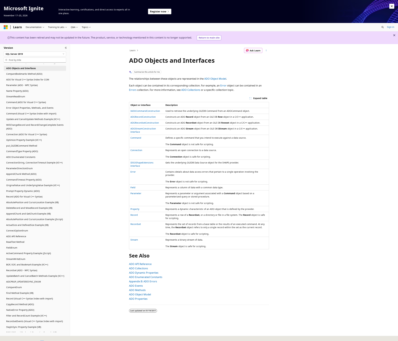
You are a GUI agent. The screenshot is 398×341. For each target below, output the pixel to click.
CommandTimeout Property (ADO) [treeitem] (24, 179)
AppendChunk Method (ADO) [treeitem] (21, 173)
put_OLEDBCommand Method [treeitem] (21, 145)
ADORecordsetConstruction (144, 122)
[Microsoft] (6, 27)
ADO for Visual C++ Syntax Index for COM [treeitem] (27, 79)
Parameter (135, 193)
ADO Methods (137, 290)
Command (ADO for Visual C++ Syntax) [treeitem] (26, 102)
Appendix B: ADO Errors (143, 281)
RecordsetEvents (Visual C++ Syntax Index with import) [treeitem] (34, 321)
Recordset (135, 224)
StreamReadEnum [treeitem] (15, 96)
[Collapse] (66, 47)
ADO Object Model (215, 78)
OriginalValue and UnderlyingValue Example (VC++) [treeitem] (33, 185)
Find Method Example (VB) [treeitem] (19, 292)
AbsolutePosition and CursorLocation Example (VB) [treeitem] (32, 202)
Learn (133, 50)
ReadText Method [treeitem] (15, 241)
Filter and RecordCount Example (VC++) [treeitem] (26, 315)
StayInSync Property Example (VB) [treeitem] (23, 326)
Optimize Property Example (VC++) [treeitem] (24, 139)
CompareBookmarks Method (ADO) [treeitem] (24, 73)
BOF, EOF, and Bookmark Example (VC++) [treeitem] (27, 264)
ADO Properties (138, 298)
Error (223, 85)
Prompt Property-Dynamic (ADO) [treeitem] (23, 191)
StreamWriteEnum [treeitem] (15, 258)
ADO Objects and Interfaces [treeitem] (21, 68)
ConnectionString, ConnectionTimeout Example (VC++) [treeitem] (34, 162)
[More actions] (266, 50)
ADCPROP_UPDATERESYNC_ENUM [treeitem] (23, 281)
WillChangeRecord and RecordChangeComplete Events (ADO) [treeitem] (35, 126)
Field (132, 187)
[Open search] (382, 27)
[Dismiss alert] (391, 6)
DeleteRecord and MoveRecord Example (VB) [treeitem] (29, 207)
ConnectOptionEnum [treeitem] (17, 230)
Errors (133, 90)
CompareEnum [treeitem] (14, 287)
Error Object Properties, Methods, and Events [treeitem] (29, 107)
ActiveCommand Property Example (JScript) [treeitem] (28, 253)
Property (134, 209)
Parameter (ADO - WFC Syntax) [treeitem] (22, 85)
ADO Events (136, 285)
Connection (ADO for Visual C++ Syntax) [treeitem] (26, 134)
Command (135, 137)
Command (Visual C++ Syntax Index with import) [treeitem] (31, 113)
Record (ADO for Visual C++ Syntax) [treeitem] (24, 196)
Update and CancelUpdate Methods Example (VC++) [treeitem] (33, 119)
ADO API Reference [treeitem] (16, 236)
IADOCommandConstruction (145, 110)
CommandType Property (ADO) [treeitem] (22, 151)
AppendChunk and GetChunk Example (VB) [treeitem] (28, 213)
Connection (136, 150)
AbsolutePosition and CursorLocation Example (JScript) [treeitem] (34, 219)
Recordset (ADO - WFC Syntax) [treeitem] (21, 270)
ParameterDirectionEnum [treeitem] (19, 168)
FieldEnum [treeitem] (11, 247)
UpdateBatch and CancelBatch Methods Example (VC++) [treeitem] (35, 275)
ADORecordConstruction (143, 116)
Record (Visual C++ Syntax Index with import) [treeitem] (29, 298)
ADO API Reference (140, 264)
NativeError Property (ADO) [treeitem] (20, 309)
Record (134, 214)
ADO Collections (190, 90)
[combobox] (35, 53)
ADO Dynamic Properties (143, 272)
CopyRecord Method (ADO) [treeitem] (20, 304)
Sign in (390, 26)
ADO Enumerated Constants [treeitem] (20, 157)
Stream (134, 239)
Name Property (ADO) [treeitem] (17, 90)
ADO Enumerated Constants (145, 277)
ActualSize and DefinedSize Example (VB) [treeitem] (27, 225)
